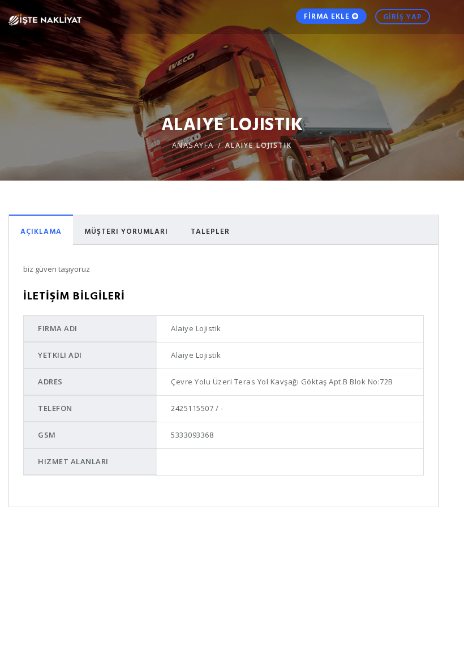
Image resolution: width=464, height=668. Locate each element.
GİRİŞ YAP (402, 16)
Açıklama (41, 231)
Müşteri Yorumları (126, 231)
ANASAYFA (193, 145)
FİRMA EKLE (328, 16)
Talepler (210, 231)
